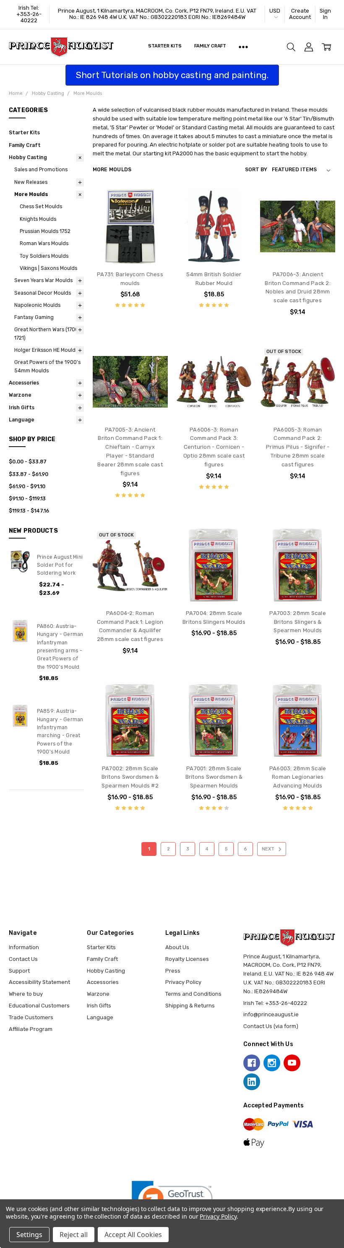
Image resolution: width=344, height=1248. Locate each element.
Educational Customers (39, 1005)
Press (172, 971)
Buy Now (214, 248)
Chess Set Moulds (41, 206)
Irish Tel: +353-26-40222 (29, 14)
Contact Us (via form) (270, 1026)
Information (24, 947)
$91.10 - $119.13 (27, 499)
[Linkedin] (251, 1081)
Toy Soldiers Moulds (44, 256)
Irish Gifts (21, 408)
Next (269, 849)
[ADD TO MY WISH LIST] (153, 229)
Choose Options (130, 248)
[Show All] (243, 47)
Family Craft (210, 46)
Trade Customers (31, 1017)
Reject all (74, 1234)
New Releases (30, 182)
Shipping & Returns (190, 1005)
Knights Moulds (38, 219)
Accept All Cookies (133, 1234)
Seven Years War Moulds (43, 280)
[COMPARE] (153, 216)
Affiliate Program (30, 1029)
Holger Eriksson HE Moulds (46, 350)
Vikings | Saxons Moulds (48, 268)
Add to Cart (213, 231)
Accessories (24, 383)
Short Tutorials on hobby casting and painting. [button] (172, 75)
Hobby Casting (28, 157)
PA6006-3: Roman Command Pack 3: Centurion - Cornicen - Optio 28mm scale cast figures (214, 447)
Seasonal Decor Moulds (42, 293)
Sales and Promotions (41, 170)
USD (274, 11)
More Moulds (31, 194)
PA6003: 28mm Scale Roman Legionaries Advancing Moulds (297, 777)
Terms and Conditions (193, 994)
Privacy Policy (183, 982)
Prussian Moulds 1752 (45, 231)
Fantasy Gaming (34, 317)
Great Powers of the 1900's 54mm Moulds (47, 366)
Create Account (300, 14)
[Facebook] (251, 1062)
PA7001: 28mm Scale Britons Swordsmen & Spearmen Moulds (214, 777)
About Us (177, 947)
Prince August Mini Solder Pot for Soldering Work (60, 565)
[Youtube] (292, 1062)
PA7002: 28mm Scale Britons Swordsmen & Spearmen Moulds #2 (130, 777)
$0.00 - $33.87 (28, 462)
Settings (29, 1234)
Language (21, 420)
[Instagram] (271, 1062)
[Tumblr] (312, 1062)
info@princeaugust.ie (271, 1014)
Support (19, 971)
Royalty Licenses (187, 959)
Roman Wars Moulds (44, 243)
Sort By (256, 170)
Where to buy (26, 994)
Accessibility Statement (39, 982)
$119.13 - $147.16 (29, 511)
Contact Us (23, 959)
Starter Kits (165, 46)
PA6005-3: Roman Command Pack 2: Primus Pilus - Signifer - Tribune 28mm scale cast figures (297, 447)
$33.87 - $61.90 (28, 474)
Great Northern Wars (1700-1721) (47, 333)
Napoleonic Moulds (37, 305)
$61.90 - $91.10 (27, 486)
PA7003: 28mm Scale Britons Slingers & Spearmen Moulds (297, 622)
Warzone (20, 395)
